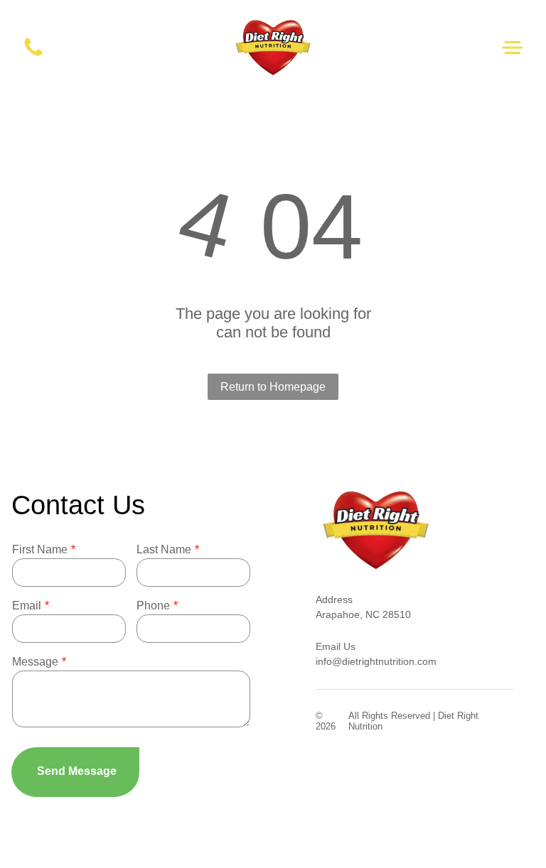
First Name (40, 549)
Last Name (163, 549)
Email (26, 606)
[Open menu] (512, 47)
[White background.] (33, 55)
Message (35, 662)
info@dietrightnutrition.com (376, 661)
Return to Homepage (273, 387)
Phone (153, 606)
